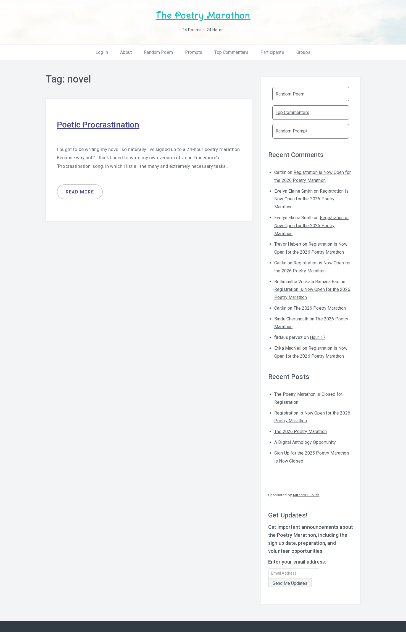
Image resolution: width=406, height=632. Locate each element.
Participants (272, 52)
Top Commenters (231, 52)
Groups (303, 52)
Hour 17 (317, 337)
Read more (80, 192)
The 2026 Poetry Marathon (320, 308)
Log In (102, 52)
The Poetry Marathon (202, 15)
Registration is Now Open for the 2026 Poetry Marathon (311, 199)
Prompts (193, 52)
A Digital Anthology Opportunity (305, 442)
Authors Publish (305, 495)
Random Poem (158, 52)
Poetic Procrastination (98, 124)
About (126, 52)
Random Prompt (291, 131)
